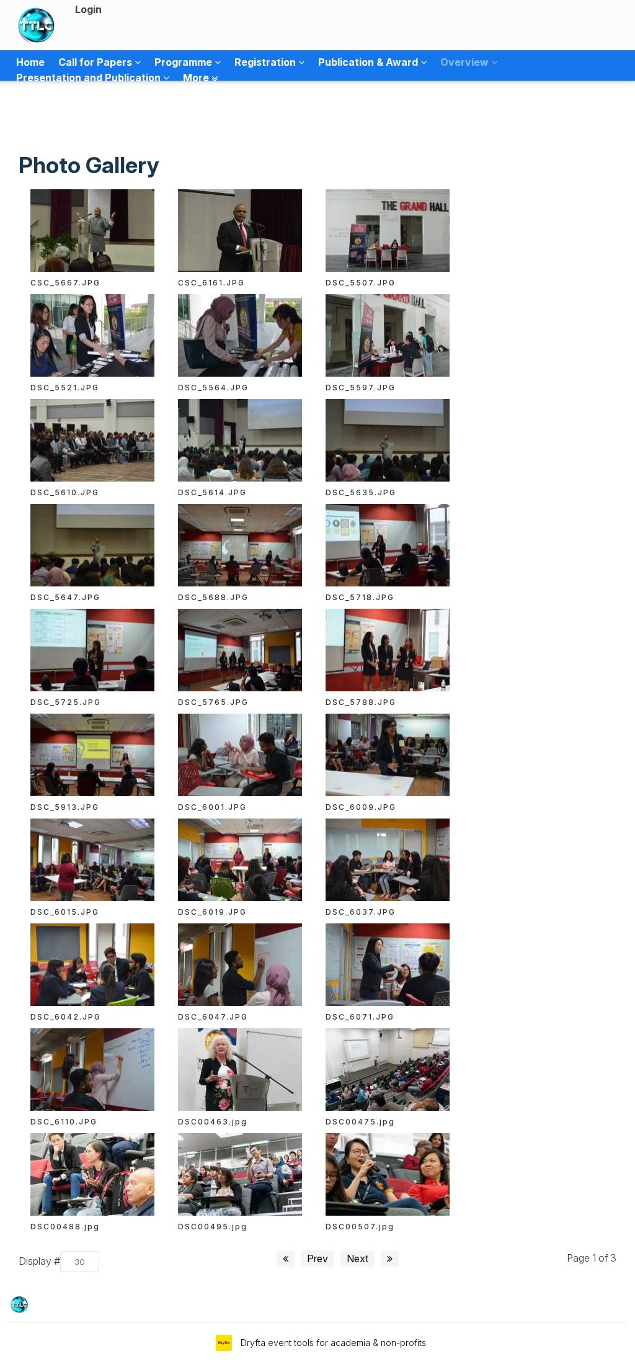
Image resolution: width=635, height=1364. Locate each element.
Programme (184, 62)
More (197, 77)
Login (88, 9)
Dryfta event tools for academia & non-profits (332, 1342)
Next (357, 1258)
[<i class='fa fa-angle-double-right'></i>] (390, 1258)
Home (30, 62)
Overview (465, 62)
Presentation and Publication (89, 77)
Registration (266, 62)
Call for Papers (96, 62)
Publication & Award (369, 62)
